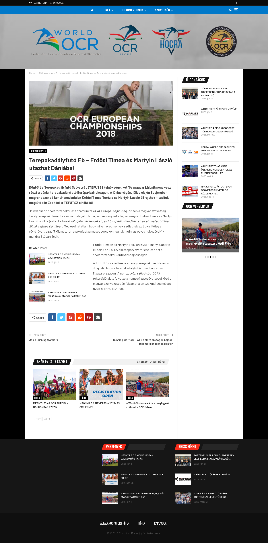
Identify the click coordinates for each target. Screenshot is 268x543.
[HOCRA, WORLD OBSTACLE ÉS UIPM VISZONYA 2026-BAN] (190, 152)
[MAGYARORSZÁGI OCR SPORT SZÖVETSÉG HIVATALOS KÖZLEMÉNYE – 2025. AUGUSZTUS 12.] (190, 191)
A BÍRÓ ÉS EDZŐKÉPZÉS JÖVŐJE (219, 108)
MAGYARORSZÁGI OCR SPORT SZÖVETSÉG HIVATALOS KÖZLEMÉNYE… (217, 190)
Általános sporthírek (114, 523)
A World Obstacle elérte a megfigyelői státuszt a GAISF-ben (209, 241)
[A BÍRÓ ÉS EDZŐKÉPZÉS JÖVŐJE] (190, 114)
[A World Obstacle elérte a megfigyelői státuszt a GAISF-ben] (37, 297)
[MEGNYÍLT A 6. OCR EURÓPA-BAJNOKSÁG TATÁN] (37, 259)
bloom (157, 533)
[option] (210, 235)
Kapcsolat (59, 2)
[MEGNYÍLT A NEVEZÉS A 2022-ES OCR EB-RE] (37, 278)
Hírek (106, 10)
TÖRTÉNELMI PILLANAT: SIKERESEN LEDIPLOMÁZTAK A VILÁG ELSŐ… (218, 92)
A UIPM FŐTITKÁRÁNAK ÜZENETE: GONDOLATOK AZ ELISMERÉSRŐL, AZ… (216, 170)
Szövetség (162, 10)
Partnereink (40, 2)
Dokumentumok (132, 10)
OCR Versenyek (38, 150)
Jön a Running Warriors (43, 339)
